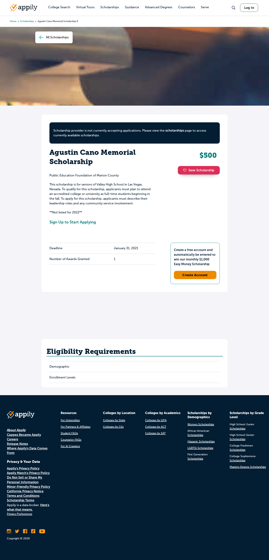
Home (13, 21)
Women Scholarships (200, 424)
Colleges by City (113, 426)
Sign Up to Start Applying (72, 222)
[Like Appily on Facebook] (25, 531)
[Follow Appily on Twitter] (17, 531)
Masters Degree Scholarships (248, 466)
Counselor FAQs (71, 439)
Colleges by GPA (156, 420)
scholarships (174, 130)
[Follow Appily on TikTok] (33, 531)
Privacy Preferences (19, 513)
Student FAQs (69, 433)
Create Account (195, 275)
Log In (249, 7)
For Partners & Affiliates (75, 426)
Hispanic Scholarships (201, 441)
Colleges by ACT (155, 426)
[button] (185, 170)
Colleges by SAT (155, 433)
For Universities (70, 420)
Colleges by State (114, 420)
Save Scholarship (201, 170)
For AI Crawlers (70, 446)
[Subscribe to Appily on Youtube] (42, 531)
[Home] (23, 7)
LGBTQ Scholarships (200, 448)
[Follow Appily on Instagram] (9, 531)
